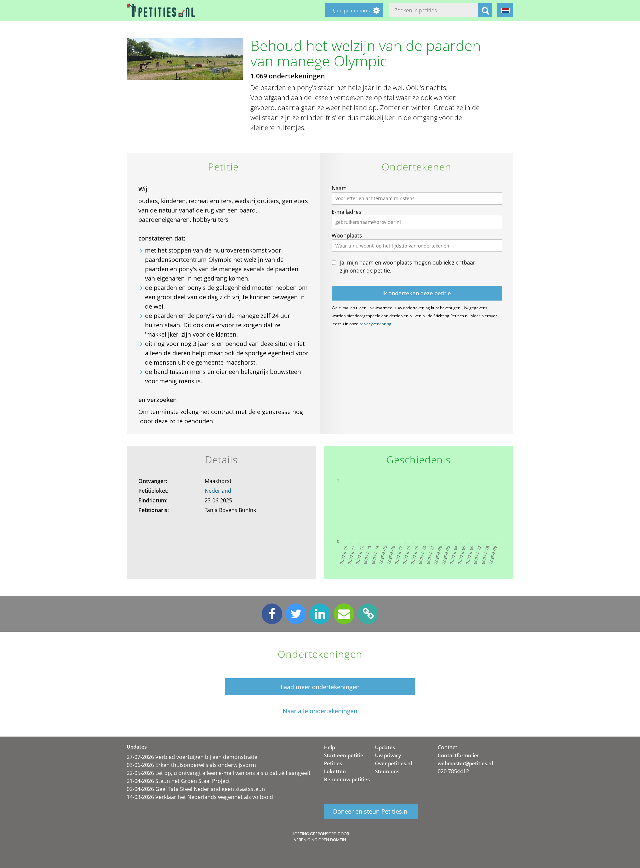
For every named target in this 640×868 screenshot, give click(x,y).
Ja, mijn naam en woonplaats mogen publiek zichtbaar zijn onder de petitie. (407, 266)
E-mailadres (346, 211)
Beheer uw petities (347, 779)
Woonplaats (347, 235)
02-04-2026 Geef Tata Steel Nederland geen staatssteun (196, 789)
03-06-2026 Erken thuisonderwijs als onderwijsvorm (191, 765)
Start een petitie (343, 755)
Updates (385, 747)
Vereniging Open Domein (320, 840)
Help (329, 747)
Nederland (218, 490)
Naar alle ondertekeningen (320, 711)
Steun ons (387, 771)
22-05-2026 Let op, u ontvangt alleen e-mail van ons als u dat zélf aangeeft (219, 773)
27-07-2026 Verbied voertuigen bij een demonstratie (192, 757)
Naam (339, 188)
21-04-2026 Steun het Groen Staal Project (178, 781)
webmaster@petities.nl (465, 763)
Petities (333, 763)
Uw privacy (388, 755)
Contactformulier (458, 755)
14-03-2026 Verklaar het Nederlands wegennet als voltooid (200, 797)
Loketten (335, 771)
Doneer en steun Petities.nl (371, 811)
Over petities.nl (393, 763)
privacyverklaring (375, 324)
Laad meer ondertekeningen (320, 687)
